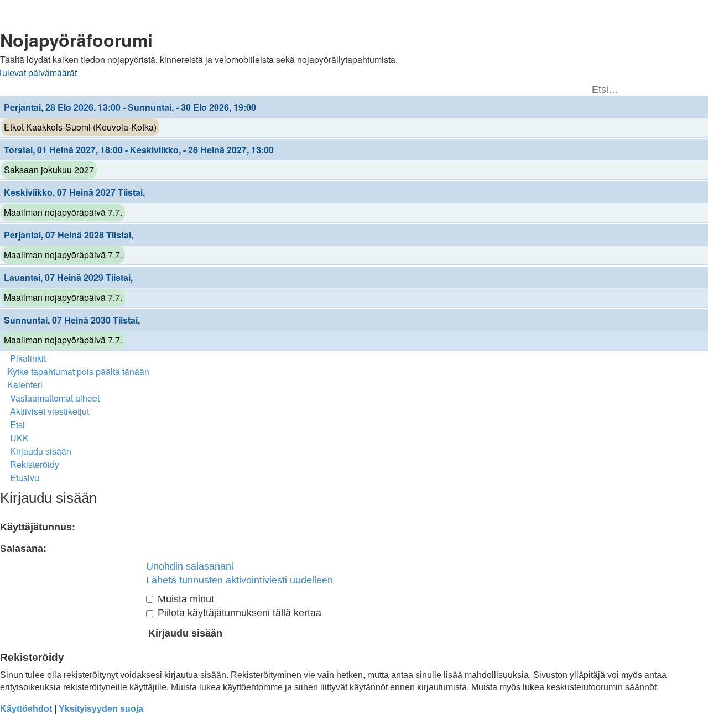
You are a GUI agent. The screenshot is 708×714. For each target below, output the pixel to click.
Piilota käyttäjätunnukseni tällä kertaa (238, 612)
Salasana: (23, 548)
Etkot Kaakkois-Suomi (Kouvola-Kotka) (80, 127)
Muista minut (184, 598)
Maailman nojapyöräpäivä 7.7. (63, 212)
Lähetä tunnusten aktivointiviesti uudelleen (239, 580)
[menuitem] (74, 371)
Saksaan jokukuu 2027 (49, 169)
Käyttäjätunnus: (37, 527)
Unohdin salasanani (189, 566)
